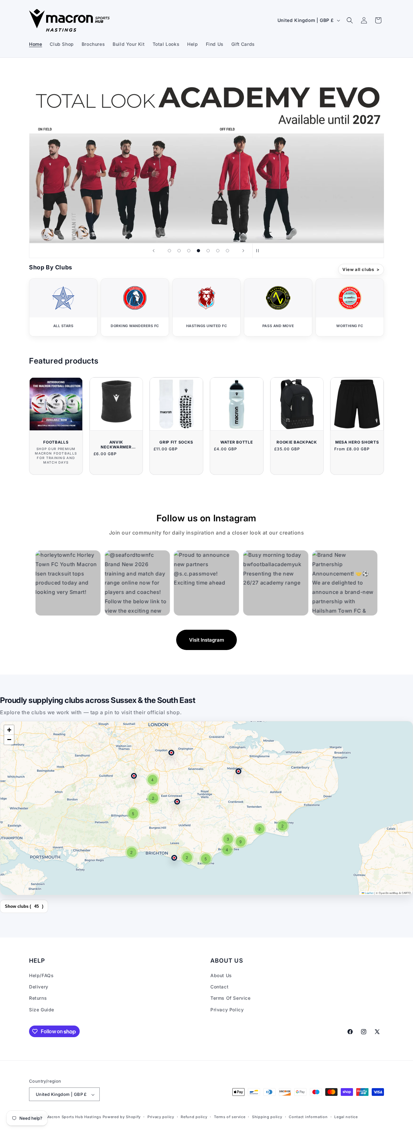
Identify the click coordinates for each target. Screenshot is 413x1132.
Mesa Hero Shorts (357, 442)
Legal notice (346, 1117)
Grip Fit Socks (176, 442)
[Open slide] (206, 154)
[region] (206, 808)
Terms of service (229, 1117)
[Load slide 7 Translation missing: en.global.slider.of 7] (227, 250)
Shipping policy (267, 1117)
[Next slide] (243, 251)
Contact (219, 987)
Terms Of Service (230, 998)
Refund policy (194, 1117)
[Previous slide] (153, 251)
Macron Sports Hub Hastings (73, 1117)
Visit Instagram (206, 640)
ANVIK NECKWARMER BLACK (116, 444)
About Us (221, 975)
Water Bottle (236, 442)
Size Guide (41, 1009)
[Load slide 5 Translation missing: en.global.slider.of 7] (208, 250)
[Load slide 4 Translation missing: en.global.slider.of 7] (198, 250)
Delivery (38, 987)
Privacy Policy (227, 1009)
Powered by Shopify (122, 1117)
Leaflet (368, 893)
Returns (38, 998)
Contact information (308, 1117)
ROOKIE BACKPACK (297, 442)
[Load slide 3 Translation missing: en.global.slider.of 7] (189, 250)
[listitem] (63, 307)
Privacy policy (160, 1117)
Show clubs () (24, 906)
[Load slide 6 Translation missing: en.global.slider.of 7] (218, 250)
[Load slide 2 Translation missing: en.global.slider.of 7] (179, 250)
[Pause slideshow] (259, 251)
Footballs (55, 442)
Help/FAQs (41, 975)
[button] (350, 20)
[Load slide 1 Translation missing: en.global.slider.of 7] (169, 250)
